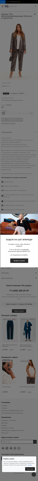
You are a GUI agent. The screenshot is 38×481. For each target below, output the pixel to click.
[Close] (36, 216)
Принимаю (30, 469)
